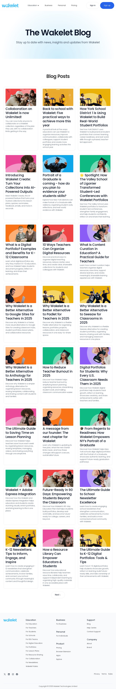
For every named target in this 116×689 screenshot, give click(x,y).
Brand (89, 647)
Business (48, 5)
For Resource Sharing (34, 655)
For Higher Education (34, 643)
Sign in (92, 5)
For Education (31, 624)
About (89, 643)
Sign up (107, 5)
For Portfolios (31, 647)
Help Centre (91, 628)
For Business (61, 624)
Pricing (74, 5)
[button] (33, 5)
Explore (59, 659)
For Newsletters (32, 662)
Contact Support (93, 632)
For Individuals (62, 636)
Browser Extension (63, 651)
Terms (104, 674)
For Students (31, 632)
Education (32, 5)
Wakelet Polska (32, 666)
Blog (89, 624)
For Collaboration (33, 659)
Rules (110, 674)
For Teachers (31, 628)
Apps (58, 655)
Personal (62, 5)
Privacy (97, 674)
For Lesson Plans (32, 651)
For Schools (30, 635)
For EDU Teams (32, 639)
